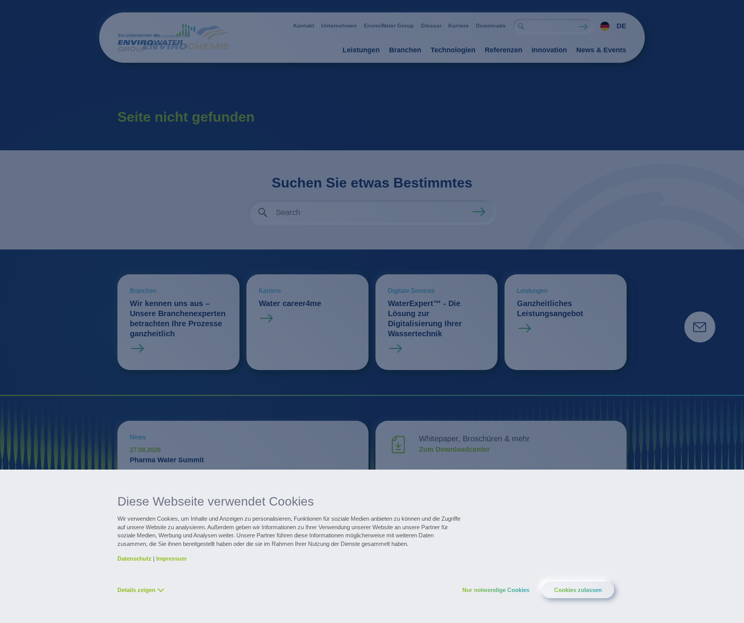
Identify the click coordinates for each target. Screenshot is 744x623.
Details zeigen (136, 590)
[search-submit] (521, 26)
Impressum (171, 558)
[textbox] (611, 26)
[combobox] (609, 26)
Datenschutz (134, 558)
